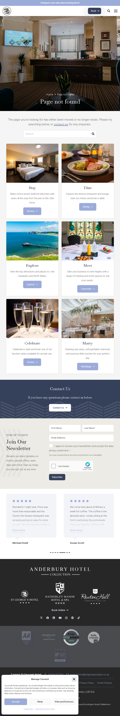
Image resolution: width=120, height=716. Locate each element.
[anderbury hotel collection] (49, 637)
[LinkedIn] (54, 618)
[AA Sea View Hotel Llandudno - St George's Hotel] (26, 637)
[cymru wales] (60, 656)
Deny (40, 701)
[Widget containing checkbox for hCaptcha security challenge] (71, 466)
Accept (15, 701)
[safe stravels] (94, 637)
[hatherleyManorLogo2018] (60, 593)
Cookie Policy (29, 709)
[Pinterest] (72, 618)
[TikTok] (79, 618)
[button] (74, 679)
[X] (41, 618)
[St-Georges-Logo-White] (24, 597)
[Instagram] (66, 618)
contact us (61, 124)
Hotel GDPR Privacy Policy (45, 709)
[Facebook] (47, 618)
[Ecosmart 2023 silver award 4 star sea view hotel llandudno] (71, 637)
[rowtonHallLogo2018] (95, 596)
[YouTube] (60, 618)
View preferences (64, 701)
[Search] (93, 133)
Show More (18, 530)
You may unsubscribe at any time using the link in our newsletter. (75, 455)
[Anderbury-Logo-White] (60, 571)
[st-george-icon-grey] (6, 11)
